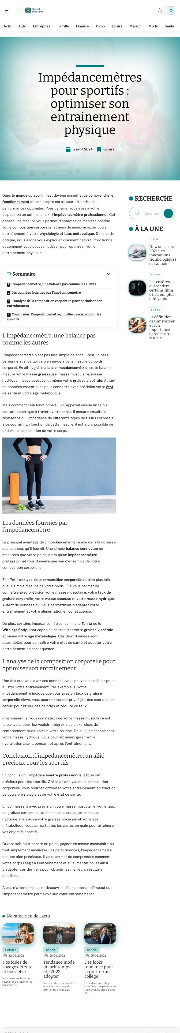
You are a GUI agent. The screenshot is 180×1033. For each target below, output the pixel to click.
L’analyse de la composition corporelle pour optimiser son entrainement (54, 303)
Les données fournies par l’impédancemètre (46, 293)
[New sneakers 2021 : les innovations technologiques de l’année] (137, 252)
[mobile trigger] (9, 10)
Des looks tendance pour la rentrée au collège (98, 969)
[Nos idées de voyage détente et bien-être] (18, 933)
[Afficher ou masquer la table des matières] (74, 274)
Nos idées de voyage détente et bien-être (17, 967)
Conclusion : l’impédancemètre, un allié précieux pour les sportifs (54, 316)
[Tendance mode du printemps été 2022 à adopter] (59, 933)
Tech (154, 239)
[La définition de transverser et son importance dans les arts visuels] (137, 325)
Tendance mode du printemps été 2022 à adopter (59, 969)
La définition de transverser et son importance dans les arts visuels (162, 327)
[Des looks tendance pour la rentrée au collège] (100, 933)
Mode (51, 950)
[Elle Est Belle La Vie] (34, 10)
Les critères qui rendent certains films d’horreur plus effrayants (161, 290)
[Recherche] (160, 10)
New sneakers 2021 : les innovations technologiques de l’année (162, 255)
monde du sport (29, 195)
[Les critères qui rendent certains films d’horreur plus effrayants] (137, 288)
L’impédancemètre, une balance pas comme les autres (53, 284)
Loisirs (109, 149)
